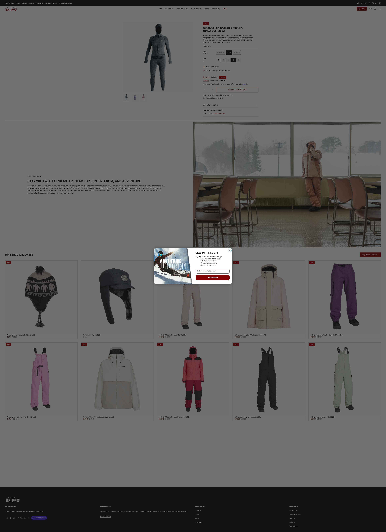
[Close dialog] (229, 250)
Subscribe (213, 278)
